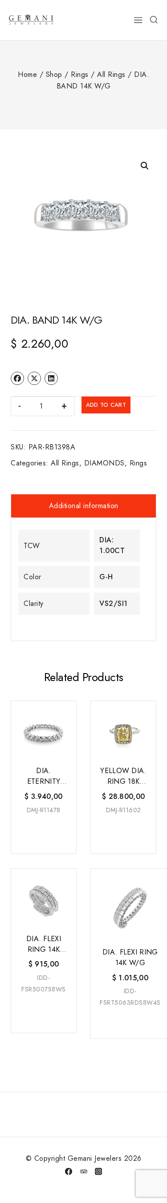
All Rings (65, 463)
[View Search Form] (153, 20)
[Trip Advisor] (84, 1171)
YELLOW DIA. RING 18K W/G (123, 776)
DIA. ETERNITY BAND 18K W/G (43, 776)
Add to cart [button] (44, 832)
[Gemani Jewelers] (31, 20)
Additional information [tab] (83, 506)
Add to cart (106, 405)
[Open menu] (138, 20)
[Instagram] (98, 1171)
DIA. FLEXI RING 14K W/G (43, 944)
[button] (145, 166)
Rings (138, 463)
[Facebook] (68, 1171)
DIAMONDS (104, 463)
